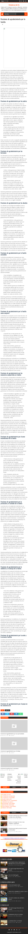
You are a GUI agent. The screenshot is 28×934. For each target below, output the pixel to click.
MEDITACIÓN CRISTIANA (8, 805)
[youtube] (23, 1)
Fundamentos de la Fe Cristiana (15, 914)
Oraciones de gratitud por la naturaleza (9, 768)
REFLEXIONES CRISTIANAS (8, 803)
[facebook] (20, 1)
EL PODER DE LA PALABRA (8, 797)
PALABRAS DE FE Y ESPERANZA (9, 800)
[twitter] (21, 1)
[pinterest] (25, 1)
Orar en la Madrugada (13, 875)
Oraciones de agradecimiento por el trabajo (10, 751)
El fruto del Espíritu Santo (14, 885)
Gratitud (7, 710)
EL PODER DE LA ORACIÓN (8, 796)
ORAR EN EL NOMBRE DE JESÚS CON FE (17, 891)
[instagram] (26, 1)
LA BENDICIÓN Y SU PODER (15, 920)
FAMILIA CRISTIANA (7, 807)
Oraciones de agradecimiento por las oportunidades (12, 733)
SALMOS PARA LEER (6, 799)
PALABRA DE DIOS (6, 794)
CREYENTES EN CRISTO (7, 802)
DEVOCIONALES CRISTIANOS (9, 806)
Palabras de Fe (14, 5)
